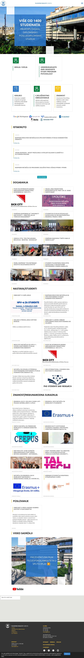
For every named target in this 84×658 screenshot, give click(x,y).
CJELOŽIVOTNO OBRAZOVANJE (18, 629)
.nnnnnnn (40, 57)
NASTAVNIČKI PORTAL (49, 644)
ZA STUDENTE (14, 633)
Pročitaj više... (17, 143)
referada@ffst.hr (46, 632)
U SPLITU (43, 3)
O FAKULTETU (14, 632)
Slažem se (67, 653)
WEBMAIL (52, 642)
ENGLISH (59, 642)
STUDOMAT (46, 647)
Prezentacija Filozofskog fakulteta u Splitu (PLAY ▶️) (41, 560)
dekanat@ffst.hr (14, 646)
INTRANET (45, 642)
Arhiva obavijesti (42, 177)
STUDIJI (13, 627)
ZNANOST (13, 630)
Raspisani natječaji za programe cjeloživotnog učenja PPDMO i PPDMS (40, 167)
